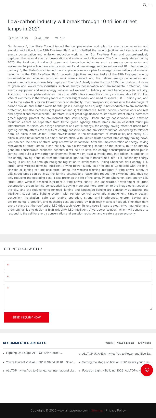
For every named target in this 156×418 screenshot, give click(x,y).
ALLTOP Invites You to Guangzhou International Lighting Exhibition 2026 (41, 370)
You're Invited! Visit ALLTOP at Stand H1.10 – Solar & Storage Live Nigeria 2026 (41, 362)
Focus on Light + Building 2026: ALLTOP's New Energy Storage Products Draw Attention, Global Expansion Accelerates (117, 370)
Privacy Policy (116, 410)
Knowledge (144, 342)
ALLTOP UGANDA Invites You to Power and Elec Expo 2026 (117, 353)
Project (108, 342)
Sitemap (97, 410)
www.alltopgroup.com (73, 410)
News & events (125, 342)
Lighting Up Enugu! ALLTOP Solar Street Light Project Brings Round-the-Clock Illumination (35, 352)
